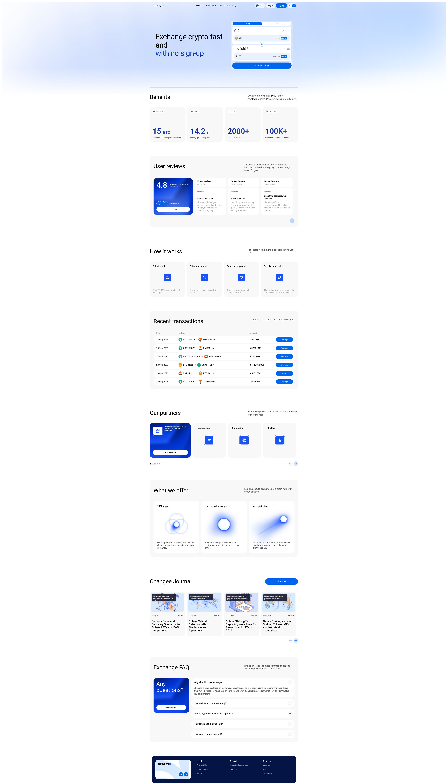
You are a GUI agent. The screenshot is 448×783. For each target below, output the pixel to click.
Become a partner (170, 452)
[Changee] (158, 5)
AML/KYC (201, 773)
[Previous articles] (290, 640)
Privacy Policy (202, 769)
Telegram (233, 769)
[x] (186, 774)
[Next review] (292, 220)
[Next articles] (296, 640)
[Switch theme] (291, 5)
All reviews (173, 209)
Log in (270, 6)
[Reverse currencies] (262, 44)
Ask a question (171, 707)
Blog (234, 5)
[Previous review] (286, 220)
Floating (247, 24)
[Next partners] (296, 463)
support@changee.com (239, 765)
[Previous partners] (290, 463)
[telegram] (181, 774)
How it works (211, 5)
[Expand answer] (290, 682)
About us (199, 5)
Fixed (276, 24)
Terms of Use (202, 765)
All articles (281, 581)
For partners (225, 5)
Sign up (281, 6)
